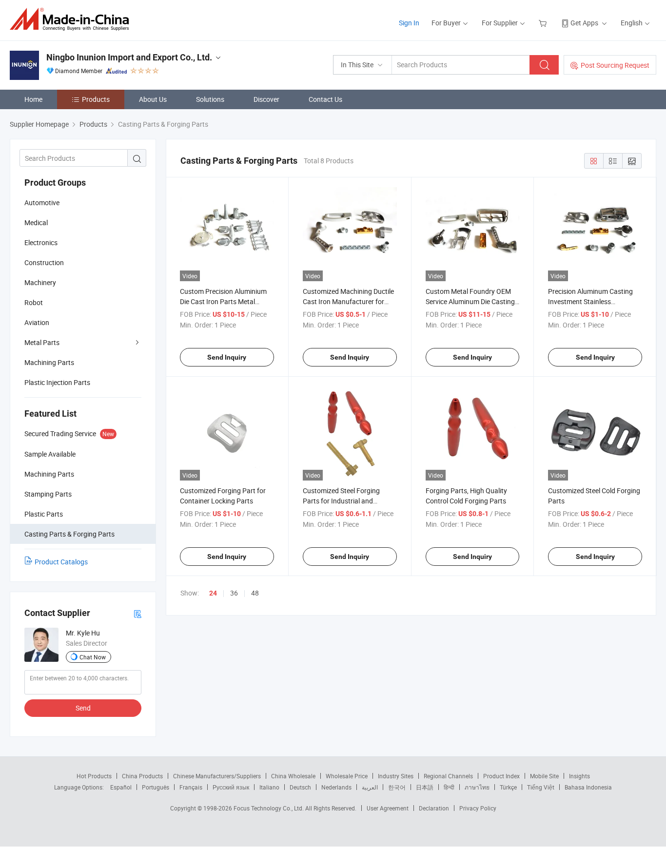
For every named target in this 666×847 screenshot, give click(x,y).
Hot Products (94, 776)
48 (255, 592)
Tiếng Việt (540, 787)
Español (121, 787)
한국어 (397, 787)
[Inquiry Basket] (544, 22)
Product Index (501, 776)
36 (234, 592)
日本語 (424, 787)
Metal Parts (41, 342)
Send (83, 707)
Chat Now (92, 657)
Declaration (434, 808)
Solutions (210, 99)
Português (155, 787)
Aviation (36, 322)
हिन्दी (449, 787)
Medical (36, 222)
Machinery (40, 282)
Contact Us (325, 99)
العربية (370, 787)
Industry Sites (395, 776)
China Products (142, 776)
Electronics (41, 242)
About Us (153, 99)
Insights (579, 776)
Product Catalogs (61, 561)
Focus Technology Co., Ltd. (269, 808)
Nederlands (336, 787)
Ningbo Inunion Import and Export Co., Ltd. (129, 57)
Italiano (269, 787)
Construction (44, 262)
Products (96, 99)
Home (33, 99)
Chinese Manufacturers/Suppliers (217, 776)
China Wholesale (293, 776)
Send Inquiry (226, 357)
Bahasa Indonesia (588, 787)
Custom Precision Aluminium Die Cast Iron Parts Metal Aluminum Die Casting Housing (226, 301)
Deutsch (300, 787)
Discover (266, 99)
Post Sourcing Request (615, 65)
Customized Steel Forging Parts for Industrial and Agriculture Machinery (341, 501)
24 (213, 593)
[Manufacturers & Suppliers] (72, 19)
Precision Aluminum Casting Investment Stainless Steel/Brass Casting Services (591, 301)
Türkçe (508, 787)
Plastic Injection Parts (57, 382)
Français (190, 787)
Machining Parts (49, 362)
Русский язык (231, 787)
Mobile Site (544, 776)
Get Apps (584, 22)
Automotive (41, 202)
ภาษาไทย (477, 787)
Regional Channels (448, 776)
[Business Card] (137, 613)
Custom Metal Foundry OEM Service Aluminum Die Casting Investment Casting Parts (470, 301)
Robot (33, 302)
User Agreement (388, 808)
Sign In (409, 22)
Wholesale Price (347, 776)
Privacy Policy (477, 808)
